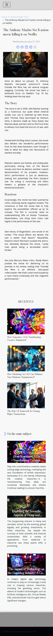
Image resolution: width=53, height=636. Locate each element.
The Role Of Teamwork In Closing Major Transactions (23, 412)
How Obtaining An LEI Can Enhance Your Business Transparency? (25, 375)
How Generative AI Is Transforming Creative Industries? (24, 338)
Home (4, 17)
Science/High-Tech (20, 17)
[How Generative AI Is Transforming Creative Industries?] (26, 321)
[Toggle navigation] (6, 4)
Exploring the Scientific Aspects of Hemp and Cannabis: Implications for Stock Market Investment (26, 517)
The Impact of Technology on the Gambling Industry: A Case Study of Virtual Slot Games (26, 573)
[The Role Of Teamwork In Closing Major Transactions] (26, 395)
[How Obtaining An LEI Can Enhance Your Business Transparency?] (26, 358)
